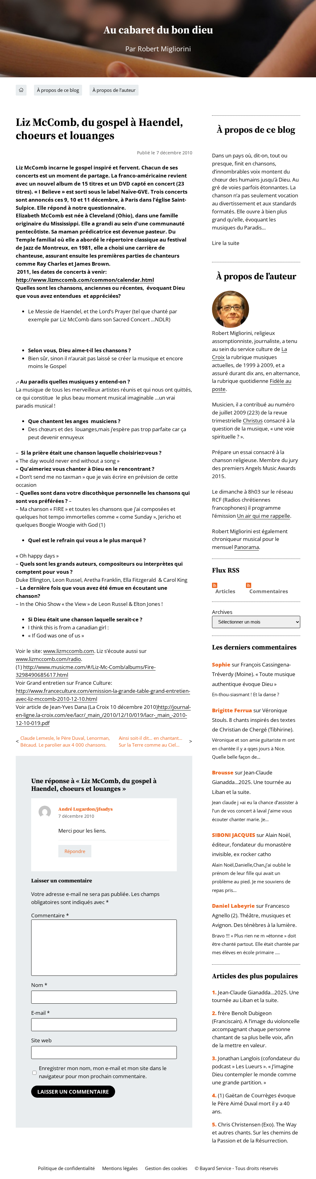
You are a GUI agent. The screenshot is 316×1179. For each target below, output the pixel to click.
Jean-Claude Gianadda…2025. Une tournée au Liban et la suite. (251, 782)
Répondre (74, 851)
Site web (41, 1040)
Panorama (246, 547)
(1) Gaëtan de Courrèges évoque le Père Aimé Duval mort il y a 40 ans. (254, 1103)
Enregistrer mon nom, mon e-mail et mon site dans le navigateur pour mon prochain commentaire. (103, 1072)
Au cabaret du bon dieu (158, 29)
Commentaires (268, 591)
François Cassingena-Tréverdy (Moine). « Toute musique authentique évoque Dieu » (253, 674)
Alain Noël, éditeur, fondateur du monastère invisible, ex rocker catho (251, 844)
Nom (39, 984)
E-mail (40, 1012)
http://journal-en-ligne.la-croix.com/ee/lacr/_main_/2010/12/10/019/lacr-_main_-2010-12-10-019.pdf (103, 715)
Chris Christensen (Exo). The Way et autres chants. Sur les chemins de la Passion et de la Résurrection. (255, 1132)
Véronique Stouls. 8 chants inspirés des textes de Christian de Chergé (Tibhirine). (253, 720)
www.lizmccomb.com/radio (48, 658)
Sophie (221, 664)
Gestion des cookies (166, 1168)
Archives (222, 611)
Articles (225, 591)
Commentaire (50, 915)
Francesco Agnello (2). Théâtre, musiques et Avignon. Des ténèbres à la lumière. (254, 915)
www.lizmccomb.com (68, 650)
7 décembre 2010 (76, 816)
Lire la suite (225, 243)
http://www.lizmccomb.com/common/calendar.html (85, 279)
